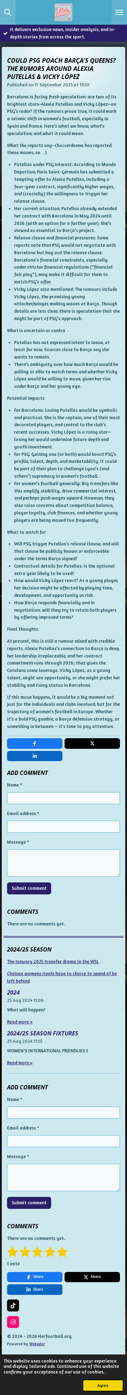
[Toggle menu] (119, 12)
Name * (14, 785)
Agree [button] (103, 1385)
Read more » (19, 1021)
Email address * (23, 813)
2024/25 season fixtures (42, 1033)
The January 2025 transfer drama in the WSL (53, 961)
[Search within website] (8, 12)
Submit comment (29, 888)
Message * (18, 842)
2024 (13, 992)
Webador (37, 1343)
